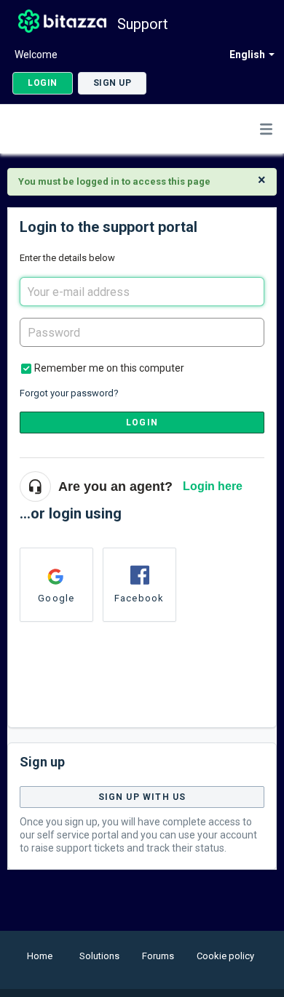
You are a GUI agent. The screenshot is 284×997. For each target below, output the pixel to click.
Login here (212, 486)
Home (39, 955)
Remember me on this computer (109, 368)
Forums (158, 955)
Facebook (139, 598)
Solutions (99, 955)
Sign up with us (142, 797)
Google (56, 598)
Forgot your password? (69, 393)
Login (142, 422)
